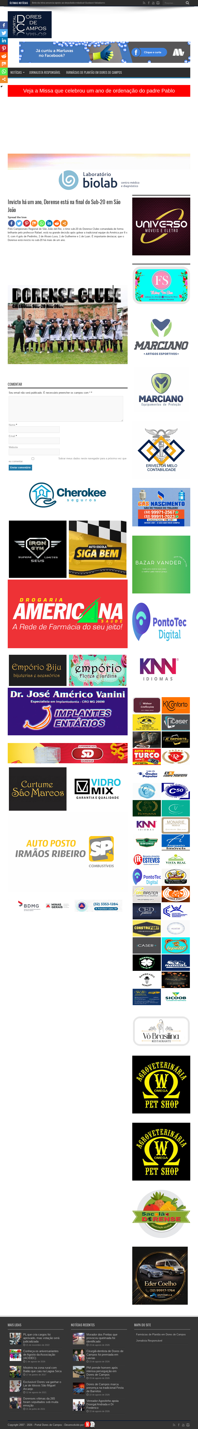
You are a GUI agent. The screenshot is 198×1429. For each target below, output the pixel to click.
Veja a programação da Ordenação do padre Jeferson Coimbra (65, 3)
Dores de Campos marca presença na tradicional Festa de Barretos (105, 1388)
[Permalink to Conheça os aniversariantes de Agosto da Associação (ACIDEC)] (15, 1360)
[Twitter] (19, 223)
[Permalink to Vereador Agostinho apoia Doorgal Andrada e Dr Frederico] (78, 1409)
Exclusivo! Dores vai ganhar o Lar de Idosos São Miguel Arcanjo (42, 1385)
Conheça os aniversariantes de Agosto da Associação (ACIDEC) (41, 1354)
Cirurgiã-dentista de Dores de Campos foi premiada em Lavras (104, 1354)
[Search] (187, 3)
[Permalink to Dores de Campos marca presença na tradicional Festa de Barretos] (78, 1393)
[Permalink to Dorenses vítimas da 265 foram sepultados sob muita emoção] (15, 1407)
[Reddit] (56, 223)
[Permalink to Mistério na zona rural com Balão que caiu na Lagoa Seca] (15, 1376)
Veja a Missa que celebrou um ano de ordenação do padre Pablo (99, 91)
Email (12, 436)
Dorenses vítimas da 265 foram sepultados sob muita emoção (40, 1402)
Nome (12, 424)
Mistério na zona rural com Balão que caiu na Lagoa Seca (42, 1369)
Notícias (16, 72)
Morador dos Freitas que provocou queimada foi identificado (101, 1338)
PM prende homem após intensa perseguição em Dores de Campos (102, 1371)
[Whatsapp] (41, 223)
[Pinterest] (26, 223)
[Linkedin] (49, 223)
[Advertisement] (99, 127)
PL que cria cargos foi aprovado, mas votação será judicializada (41, 1338)
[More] (64, 223)
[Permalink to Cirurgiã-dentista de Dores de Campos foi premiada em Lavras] (78, 1360)
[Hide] (1, 86)
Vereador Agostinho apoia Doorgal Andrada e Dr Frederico (102, 1404)
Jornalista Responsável (44, 72)
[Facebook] (11, 223)
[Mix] (34, 223)
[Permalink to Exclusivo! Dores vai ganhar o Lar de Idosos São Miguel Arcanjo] (15, 1390)
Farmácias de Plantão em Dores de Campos (94, 72)
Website (13, 447)
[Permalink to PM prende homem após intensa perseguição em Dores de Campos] (78, 1376)
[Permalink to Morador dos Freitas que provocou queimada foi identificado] (78, 1343)
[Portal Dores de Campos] (30, 35)
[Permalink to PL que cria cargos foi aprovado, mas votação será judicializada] (15, 1343)
